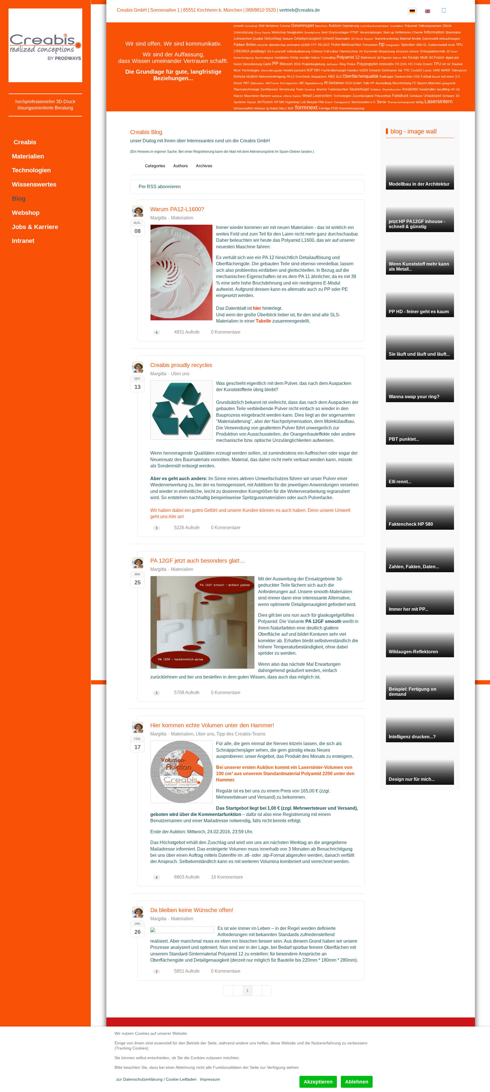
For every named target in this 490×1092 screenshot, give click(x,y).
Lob (303, 102)
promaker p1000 (298, 44)
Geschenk (302, 76)
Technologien (342, 95)
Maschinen (251, 95)
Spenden (408, 45)
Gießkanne (389, 70)
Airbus (397, 57)
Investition (397, 25)
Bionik (436, 76)
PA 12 (290, 76)
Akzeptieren (318, 1082)
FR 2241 (401, 64)
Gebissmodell (437, 44)
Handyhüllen (427, 89)
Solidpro (375, 89)
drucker (321, 89)
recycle (262, 44)
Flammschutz (348, 51)
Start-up (388, 32)
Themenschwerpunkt (401, 102)
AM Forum (272, 83)
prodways (258, 51)
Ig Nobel (272, 108)
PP (275, 63)
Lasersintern (438, 101)
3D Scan (452, 51)
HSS (416, 76)
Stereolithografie (271, 70)
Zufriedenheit (243, 38)
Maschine (321, 25)
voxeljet (304, 57)
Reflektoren (403, 32)
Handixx (352, 70)
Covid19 (416, 70)
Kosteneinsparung (351, 108)
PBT (246, 83)
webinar (277, 95)
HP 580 (279, 102)
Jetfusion (332, 64)
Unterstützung (243, 32)
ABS (331, 77)
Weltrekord (368, 57)
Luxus (427, 70)
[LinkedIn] (444, 10)
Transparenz (342, 102)
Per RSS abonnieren (160, 186)
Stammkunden (391, 89)
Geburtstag (272, 39)
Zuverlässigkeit (362, 95)
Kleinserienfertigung (272, 76)
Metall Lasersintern (317, 96)
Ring (342, 64)
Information (434, 32)
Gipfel (267, 64)
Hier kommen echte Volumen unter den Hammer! (212, 725)
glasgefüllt (448, 83)
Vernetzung (287, 89)
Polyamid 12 (348, 57)
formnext (306, 107)
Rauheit (457, 64)
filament (265, 95)
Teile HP (368, 83)
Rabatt (251, 102)
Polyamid (411, 25)
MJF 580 (313, 70)
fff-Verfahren (334, 83)
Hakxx (315, 57)
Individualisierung (298, 51)
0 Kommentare (225, 332)
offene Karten (292, 95)
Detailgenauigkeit (307, 39)
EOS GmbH (353, 83)
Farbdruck (400, 96)
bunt (325, 32)
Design (413, 58)
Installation (281, 57)
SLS (338, 76)
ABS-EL (421, 44)
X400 (436, 70)
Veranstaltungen (371, 32)
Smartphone (312, 32)
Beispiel (312, 102)
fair (400, 70)
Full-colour (331, 51)
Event (329, 102)
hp (382, 44)
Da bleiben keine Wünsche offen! (191, 910)
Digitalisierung (314, 83)
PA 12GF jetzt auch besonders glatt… (197, 560)
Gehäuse (416, 95)
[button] (334, 165)
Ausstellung (383, 83)
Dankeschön (403, 76)
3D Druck (357, 38)
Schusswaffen (243, 108)
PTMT (354, 32)
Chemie (417, 32)
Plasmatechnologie (246, 89)
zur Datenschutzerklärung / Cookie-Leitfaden (156, 1079)
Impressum (210, 1079)
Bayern (368, 38)
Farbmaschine (338, 89)
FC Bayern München (426, 83)
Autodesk (251, 25)
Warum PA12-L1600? (177, 209)
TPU (437, 64)
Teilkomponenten (430, 25)
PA (361, 51)
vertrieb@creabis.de (299, 10)
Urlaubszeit (432, 96)
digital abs (452, 57)
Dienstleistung (252, 64)
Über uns (180, 374)
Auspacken (319, 76)
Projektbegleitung (313, 64)
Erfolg (294, 57)
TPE (406, 70)
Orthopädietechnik (432, 51)
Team (299, 89)
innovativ (386, 64)
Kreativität (410, 89)
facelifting (443, 89)
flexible (416, 38)
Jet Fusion (265, 102)
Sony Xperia (262, 32)
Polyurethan (383, 95)
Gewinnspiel (302, 25)
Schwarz (448, 95)
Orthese (317, 51)
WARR (445, 70)
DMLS (283, 108)
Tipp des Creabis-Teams (240, 734)
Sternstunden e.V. (363, 102)
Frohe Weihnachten (346, 45)
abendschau (277, 44)
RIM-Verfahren (269, 25)
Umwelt (328, 39)
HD (410, 64)
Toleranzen (459, 70)
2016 (297, 64)
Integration (393, 44)
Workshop (279, 32)
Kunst (238, 64)
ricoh (451, 44)
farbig (419, 102)
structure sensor (407, 51)
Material (405, 38)
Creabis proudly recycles (181, 365)
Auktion (335, 26)
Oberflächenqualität (360, 76)
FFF (314, 44)
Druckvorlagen (339, 32)
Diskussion (257, 83)
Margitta (158, 217)
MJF (291, 108)
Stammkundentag (387, 38)
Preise (351, 64)
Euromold (370, 51)
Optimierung (350, 25)
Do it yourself (276, 51)
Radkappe (386, 76)
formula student (245, 77)
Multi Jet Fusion (432, 58)
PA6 (321, 102)
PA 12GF (324, 44)
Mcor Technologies (247, 70)
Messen (286, 64)
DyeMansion (269, 89)
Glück (447, 26)
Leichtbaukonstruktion (374, 25)
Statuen (287, 38)
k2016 (364, 70)
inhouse (259, 108)
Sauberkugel (359, 89)
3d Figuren (384, 57)
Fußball (426, 76)
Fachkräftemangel (333, 70)
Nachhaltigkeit (264, 57)
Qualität (258, 38)
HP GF (446, 64)
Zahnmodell (430, 38)
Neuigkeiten (295, 32)
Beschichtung (401, 83)
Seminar (310, 89)
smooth (239, 25)
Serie (381, 101)
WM (404, 57)
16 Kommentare (227, 877)
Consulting (328, 57)
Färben (239, 45)
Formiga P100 (328, 108)
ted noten (447, 76)
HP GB (455, 89)
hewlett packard (294, 70)
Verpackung (386, 51)
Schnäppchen (289, 83)
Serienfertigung (244, 57)
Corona (285, 25)
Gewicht (375, 70)
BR (301, 83)
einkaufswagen (449, 38)
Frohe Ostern (423, 64)
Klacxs (238, 95)
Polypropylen (367, 64)
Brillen (251, 45)
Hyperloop (292, 102)
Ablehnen (356, 1082)
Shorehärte (453, 32)
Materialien (342, 38)
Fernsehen (370, 44)
